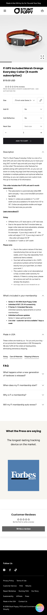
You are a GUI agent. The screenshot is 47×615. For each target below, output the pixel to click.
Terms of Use (21, 581)
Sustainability (8, 596)
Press (27, 596)
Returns (28, 586)
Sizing (5, 357)
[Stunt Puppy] (23, 11)
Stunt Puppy (14, 606)
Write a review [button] (23, 529)
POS (21, 606)
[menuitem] (23, 475)
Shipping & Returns (31, 357)
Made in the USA (9, 601)
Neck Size (7, 126)
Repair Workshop (9, 591)
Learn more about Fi (11, 211)
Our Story (35, 591)
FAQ (21, 586)
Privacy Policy (8, 581)
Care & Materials (16, 357)
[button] (4, 10)
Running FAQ (24, 591)
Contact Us (23, 601)
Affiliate (19, 596)
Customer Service (10, 586)
